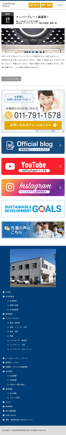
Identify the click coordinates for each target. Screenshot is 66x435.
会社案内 (9, 371)
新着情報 (9, 406)
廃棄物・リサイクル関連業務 (17, 367)
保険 (11, 336)
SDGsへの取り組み (17, 384)
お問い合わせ (34, 5)
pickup (19, 23)
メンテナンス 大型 (17, 345)
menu (60, 5)
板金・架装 (14, 331)
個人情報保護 (11, 411)
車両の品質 (14, 305)
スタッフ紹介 (15, 398)
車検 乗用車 (15, 323)
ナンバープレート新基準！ (32, 17)
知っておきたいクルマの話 (27, 21)
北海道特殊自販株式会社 (21, 430)
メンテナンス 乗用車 (18, 340)
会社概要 (13, 376)
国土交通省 (44, 23)
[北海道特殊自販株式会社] (9, 5)
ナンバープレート (30, 23)
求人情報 (13, 393)
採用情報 (9, 389)
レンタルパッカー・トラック (17, 358)
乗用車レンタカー (12, 362)
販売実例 (9, 314)
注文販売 (13, 301)
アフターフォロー (12, 318)
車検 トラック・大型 (18, 327)
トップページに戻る (11, 79)
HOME (8, 292)
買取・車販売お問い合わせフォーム (19, 420)
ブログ (8, 402)
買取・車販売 (47, 5)
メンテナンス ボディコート (21, 349)
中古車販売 (10, 296)
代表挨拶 (13, 380)
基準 (52, 23)
